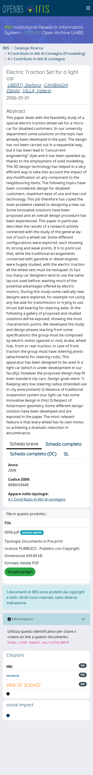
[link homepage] (28, 8)
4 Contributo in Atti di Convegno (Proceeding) (46, 53)
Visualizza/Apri (20, 571)
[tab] (66, 454)
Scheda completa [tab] (63, 444)
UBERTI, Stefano (24, 85)
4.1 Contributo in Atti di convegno (36, 58)
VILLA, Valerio (36, 90)
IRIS (6, 48)
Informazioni (22, 619)
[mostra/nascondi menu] (88, 8)
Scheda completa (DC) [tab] (33, 453)
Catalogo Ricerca (28, 48)
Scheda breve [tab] (24, 444)
